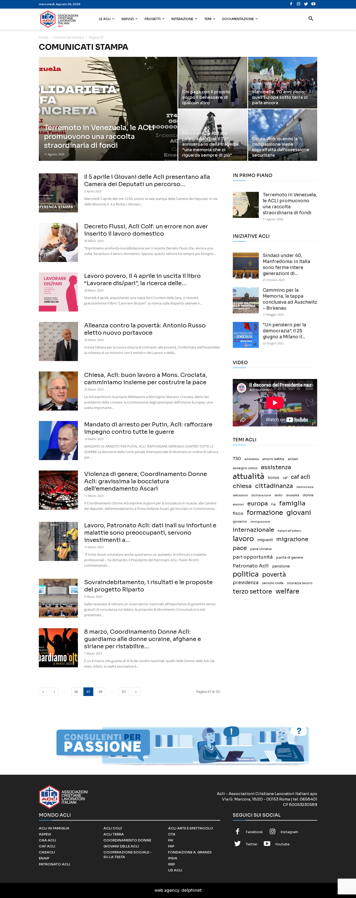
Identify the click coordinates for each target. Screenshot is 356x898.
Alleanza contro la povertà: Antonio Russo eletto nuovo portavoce (145, 329)
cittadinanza (274, 486)
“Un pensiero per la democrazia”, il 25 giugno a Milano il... (284, 331)
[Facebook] (291, 4)
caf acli (300, 477)
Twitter (251, 844)
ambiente (251, 459)
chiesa (242, 486)
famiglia (292, 503)
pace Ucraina (261, 549)
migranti (265, 539)
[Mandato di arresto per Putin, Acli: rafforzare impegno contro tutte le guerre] (58, 440)
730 (237, 458)
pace (240, 548)
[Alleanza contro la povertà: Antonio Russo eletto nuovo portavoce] (58, 341)
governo (240, 522)
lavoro (243, 539)
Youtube (282, 844)
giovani (298, 512)
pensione (281, 566)
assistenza (276, 467)
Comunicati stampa (68, 37)
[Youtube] (313, 4)
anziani (293, 459)
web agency (167, 890)
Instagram (289, 832)
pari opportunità (253, 557)
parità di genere (289, 557)
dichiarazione (261, 495)
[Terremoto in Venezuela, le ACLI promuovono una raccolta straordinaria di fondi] (108, 117)
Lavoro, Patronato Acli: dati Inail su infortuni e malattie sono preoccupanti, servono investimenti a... (150, 532)
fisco (238, 513)
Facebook (254, 832)
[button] (311, 19)
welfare (287, 591)
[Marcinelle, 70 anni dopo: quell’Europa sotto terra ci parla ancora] (282, 82)
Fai (273, 504)
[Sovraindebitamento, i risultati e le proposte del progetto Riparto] (58, 598)
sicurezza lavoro (299, 583)
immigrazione (260, 521)
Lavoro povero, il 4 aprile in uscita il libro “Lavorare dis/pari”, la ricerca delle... (142, 279)
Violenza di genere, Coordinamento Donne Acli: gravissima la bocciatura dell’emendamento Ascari (145, 481)
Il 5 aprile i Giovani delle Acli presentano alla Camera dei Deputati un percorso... (147, 180)
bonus (273, 477)
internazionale (253, 530)
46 (76, 692)
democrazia (305, 487)
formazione (265, 512)
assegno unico (245, 468)
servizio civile (273, 583)
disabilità (292, 495)
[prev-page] (43, 691)
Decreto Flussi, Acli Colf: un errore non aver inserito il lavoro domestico (146, 230)
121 (123, 692)
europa (257, 503)
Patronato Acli (251, 566)
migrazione (292, 539)
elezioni (238, 504)
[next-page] (135, 691)
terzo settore (252, 591)
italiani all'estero (289, 531)
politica (246, 574)
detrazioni (240, 495)
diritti (278, 495)
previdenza (246, 582)
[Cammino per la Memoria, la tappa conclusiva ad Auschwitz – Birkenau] (246, 300)
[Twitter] (306, 4)
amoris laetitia (273, 459)
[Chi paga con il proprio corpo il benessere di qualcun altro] (212, 82)
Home (43, 37)
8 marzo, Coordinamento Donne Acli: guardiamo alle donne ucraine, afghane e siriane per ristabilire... (142, 639)
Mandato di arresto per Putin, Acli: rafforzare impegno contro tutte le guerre (148, 428)
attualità (248, 476)
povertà (274, 574)
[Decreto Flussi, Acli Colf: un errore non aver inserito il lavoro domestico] (58, 242)
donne (308, 495)
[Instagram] (298, 4)
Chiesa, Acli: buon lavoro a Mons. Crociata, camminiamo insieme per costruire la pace (145, 378)
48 (100, 692)
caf (285, 478)
